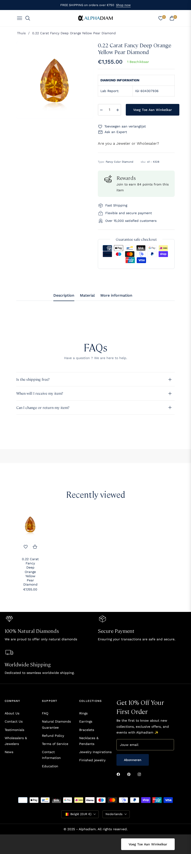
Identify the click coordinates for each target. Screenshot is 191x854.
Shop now (123, 5)
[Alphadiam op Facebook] (119, 774)
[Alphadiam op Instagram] (140, 774)
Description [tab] (63, 295)
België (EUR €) (81, 814)
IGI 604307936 (147, 91)
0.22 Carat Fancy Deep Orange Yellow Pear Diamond (30, 571)
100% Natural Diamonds (32, 630)
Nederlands (114, 814)
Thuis (21, 33)
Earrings (85, 721)
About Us (12, 713)
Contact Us (14, 721)
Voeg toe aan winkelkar (148, 844)
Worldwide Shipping (28, 664)
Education (50, 766)
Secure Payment (116, 630)
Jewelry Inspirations (95, 752)
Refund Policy (53, 735)
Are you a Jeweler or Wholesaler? (128, 143)
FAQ (45, 713)
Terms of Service (55, 744)
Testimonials (14, 730)
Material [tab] (87, 295)
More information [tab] (116, 295)
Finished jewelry (92, 760)
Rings (83, 713)
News (9, 752)
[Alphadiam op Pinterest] (130, 774)
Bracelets (86, 730)
